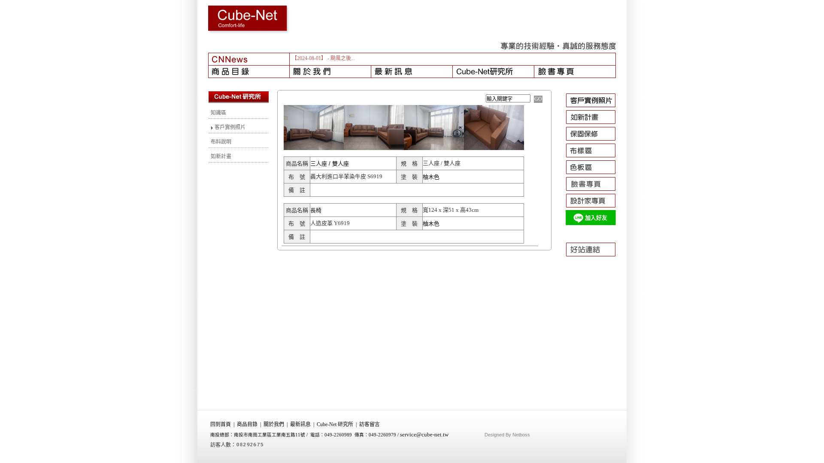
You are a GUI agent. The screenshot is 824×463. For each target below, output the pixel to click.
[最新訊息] (412, 71)
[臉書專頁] (575, 71)
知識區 (218, 113)
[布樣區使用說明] (595, 157)
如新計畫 (221, 156)
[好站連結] (595, 260)
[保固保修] (595, 141)
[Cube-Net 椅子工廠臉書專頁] (595, 191)
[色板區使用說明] (595, 174)
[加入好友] (595, 224)
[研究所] (493, 71)
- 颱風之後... (341, 58)
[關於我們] (330, 71)
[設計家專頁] (595, 207)
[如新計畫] (595, 124)
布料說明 (221, 142)
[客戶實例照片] (595, 107)
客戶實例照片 (229, 127)
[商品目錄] (249, 71)
